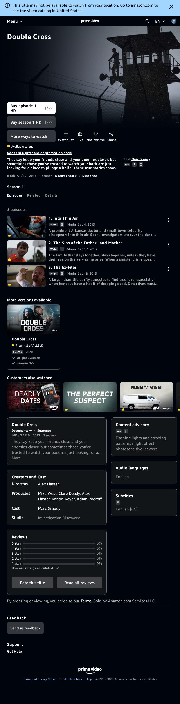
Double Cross (33, 320)
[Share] (111, 133)
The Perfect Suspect (89, 397)
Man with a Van (146, 397)
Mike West (47, 493)
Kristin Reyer (63, 498)
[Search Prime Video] (147, 21)
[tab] (15, 195)
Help (89, 679)
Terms (86, 600)
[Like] (80, 133)
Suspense (89, 175)
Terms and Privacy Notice (39, 679)
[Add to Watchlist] (66, 133)
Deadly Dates (33, 397)
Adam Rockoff (89, 498)
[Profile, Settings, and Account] (173, 21)
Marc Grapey (140, 159)
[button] (35, 568)
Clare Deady (69, 493)
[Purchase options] (168, 220)
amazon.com (142, 5)
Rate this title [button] (32, 582)
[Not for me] (95, 133)
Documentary (66, 175)
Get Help (14, 651)
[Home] (90, 21)
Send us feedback (70, 679)
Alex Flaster (48, 483)
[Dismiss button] (171, 6)
